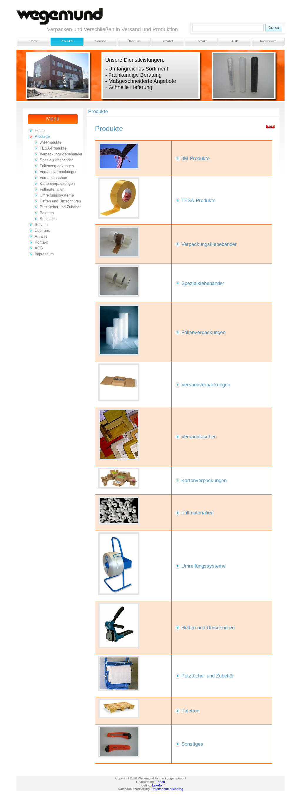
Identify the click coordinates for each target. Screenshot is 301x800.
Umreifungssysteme (57, 195)
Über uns (134, 41)
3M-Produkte (50, 142)
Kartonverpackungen (57, 183)
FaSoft (160, 782)
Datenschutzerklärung (167, 789)
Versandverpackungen (58, 172)
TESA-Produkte (53, 148)
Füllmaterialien (52, 189)
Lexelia (157, 785)
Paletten (47, 213)
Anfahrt (168, 41)
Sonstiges (48, 219)
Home (33, 41)
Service (100, 41)
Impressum (268, 41)
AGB (234, 41)
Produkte (67, 41)
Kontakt (201, 41)
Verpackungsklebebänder (61, 154)
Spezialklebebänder (56, 160)
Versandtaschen (53, 177)
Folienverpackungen (57, 166)
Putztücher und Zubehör (60, 207)
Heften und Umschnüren (60, 201)
